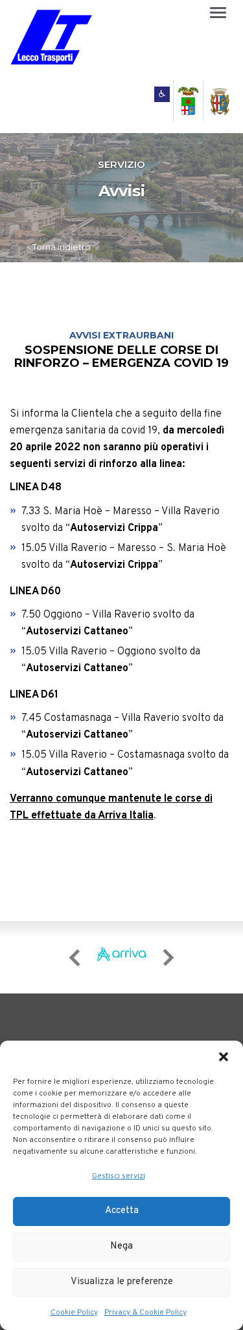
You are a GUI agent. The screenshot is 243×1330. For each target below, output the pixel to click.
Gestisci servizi (118, 1176)
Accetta (122, 1211)
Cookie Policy (74, 1312)
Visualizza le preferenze (122, 1282)
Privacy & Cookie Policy (145, 1312)
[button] (223, 1056)
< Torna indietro (58, 247)
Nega (121, 1246)
